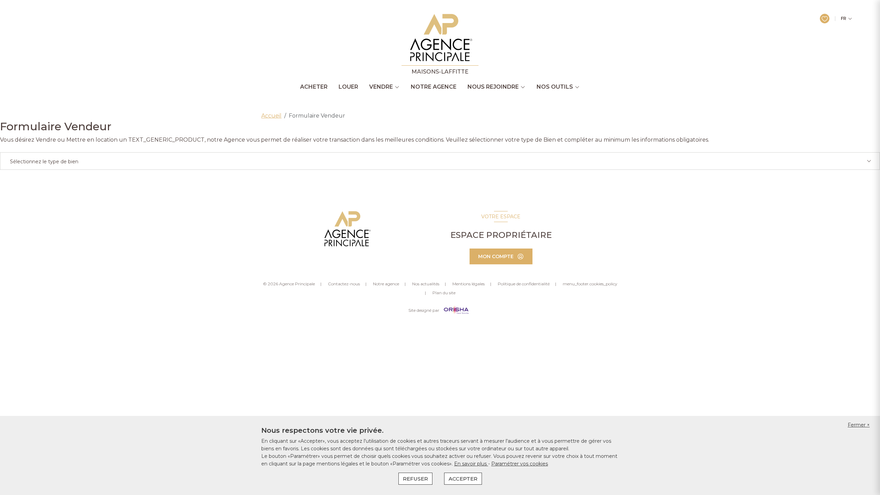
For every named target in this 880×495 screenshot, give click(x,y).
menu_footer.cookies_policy (590, 283)
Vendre (381, 87)
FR (843, 18)
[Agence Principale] (346, 229)
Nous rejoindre (493, 87)
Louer (348, 87)
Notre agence (433, 87)
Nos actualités (425, 283)
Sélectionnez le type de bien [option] (44, 161)
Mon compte (496, 256)
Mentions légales (468, 283)
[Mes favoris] (824, 18)
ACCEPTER (463, 478)
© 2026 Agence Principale (289, 283)
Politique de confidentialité (524, 283)
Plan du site (443, 292)
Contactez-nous (344, 283)
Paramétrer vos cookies (519, 464)
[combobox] (440, 161)
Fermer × (859, 425)
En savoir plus (471, 464)
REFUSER (415, 478)
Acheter (314, 87)
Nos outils (555, 87)
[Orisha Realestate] (456, 310)
